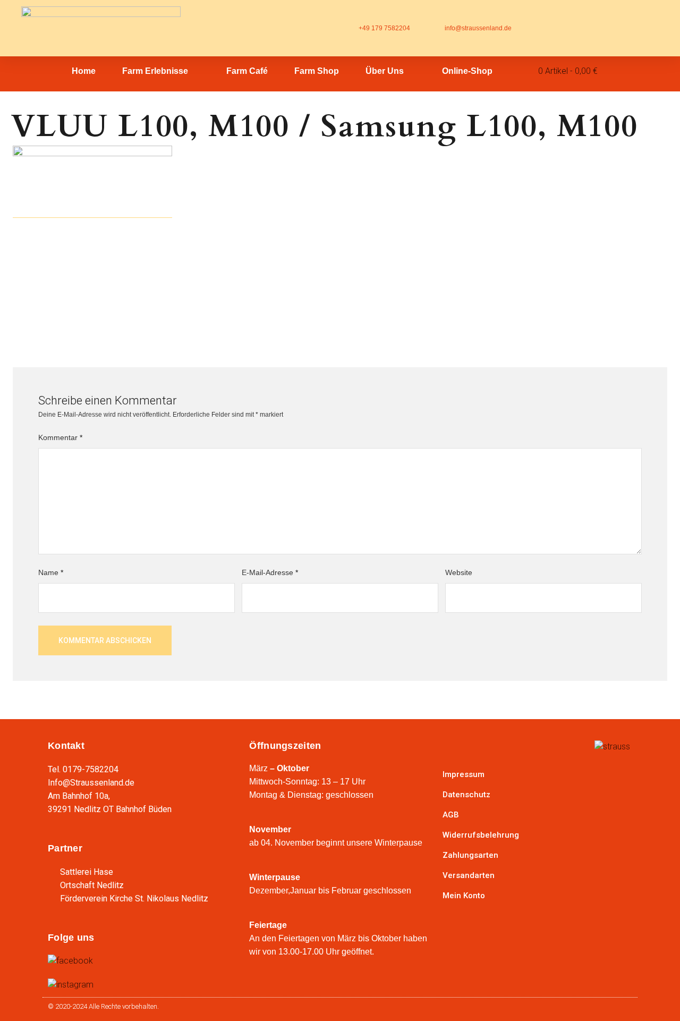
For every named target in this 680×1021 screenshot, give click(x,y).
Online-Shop (467, 70)
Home (84, 70)
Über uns (385, 70)
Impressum (463, 774)
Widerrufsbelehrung (481, 835)
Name (50, 572)
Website (458, 572)
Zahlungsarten (470, 855)
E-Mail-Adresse (270, 572)
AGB (451, 815)
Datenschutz (466, 794)
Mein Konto (464, 895)
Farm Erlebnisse (155, 70)
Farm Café (247, 70)
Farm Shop (316, 70)
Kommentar (60, 437)
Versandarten (469, 875)
